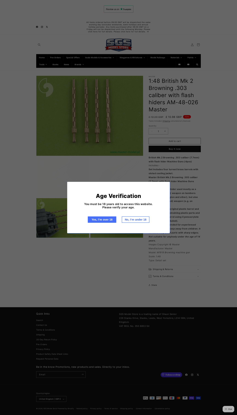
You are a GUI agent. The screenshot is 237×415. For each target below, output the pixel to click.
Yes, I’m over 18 (102, 219)
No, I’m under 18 (135, 219)
